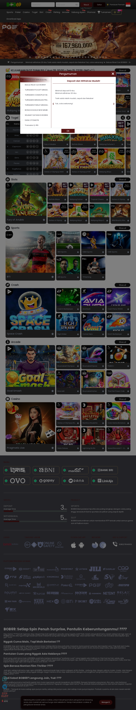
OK (68, 131)
